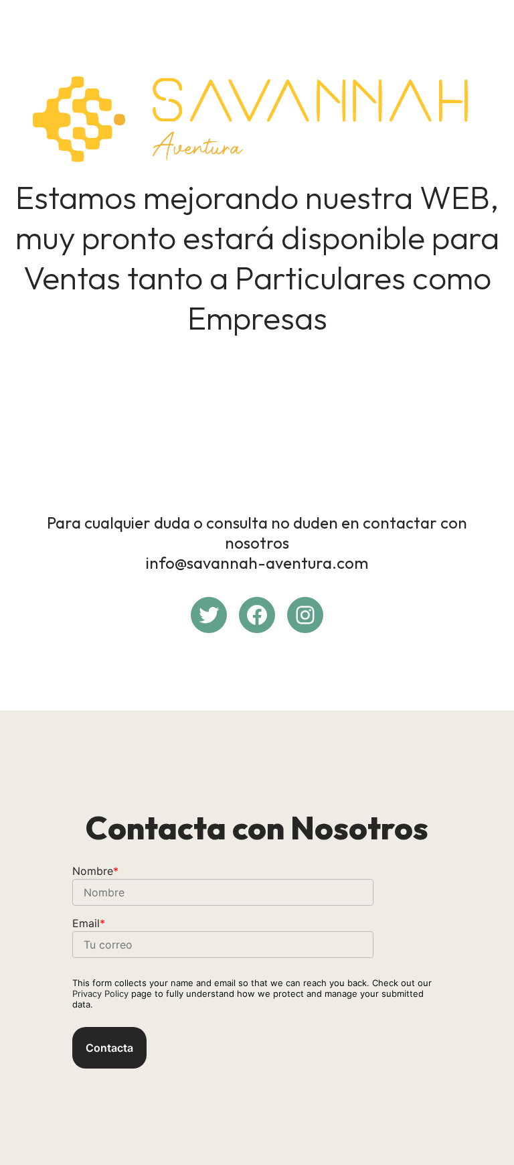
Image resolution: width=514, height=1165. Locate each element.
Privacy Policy (100, 993)
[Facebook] (257, 615)
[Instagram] (305, 615)
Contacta (109, 1047)
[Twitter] (209, 615)
